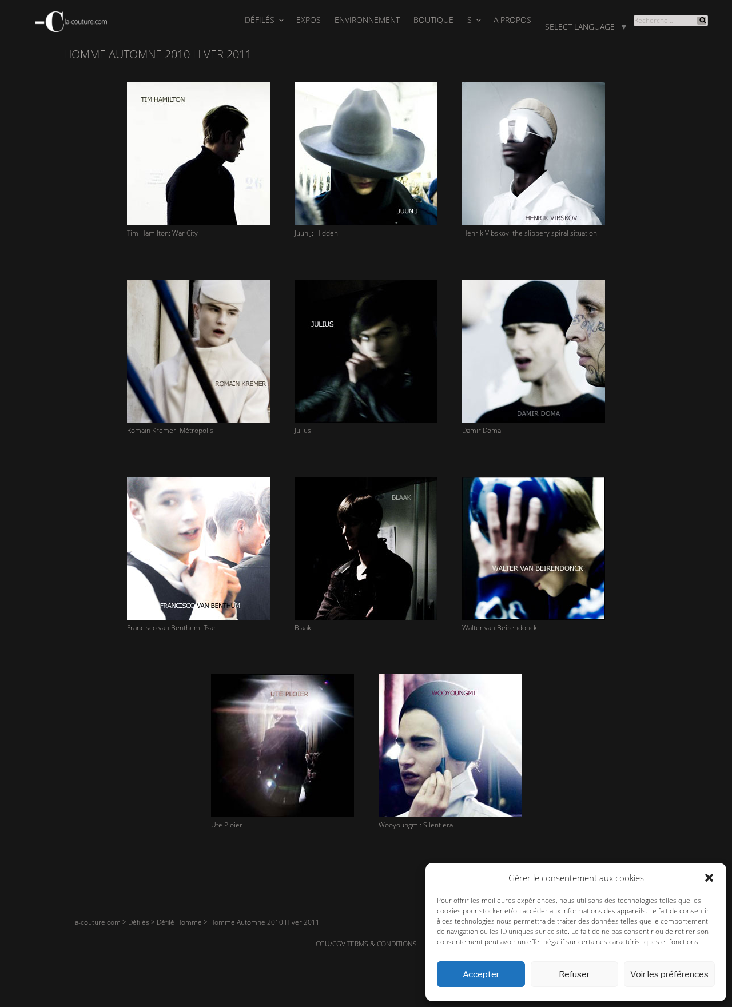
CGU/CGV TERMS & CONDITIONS (366, 944)
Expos (308, 19)
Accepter (481, 974)
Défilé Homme (179, 922)
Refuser (574, 974)
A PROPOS (512, 19)
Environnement (367, 19)
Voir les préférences (669, 974)
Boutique (433, 19)
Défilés (259, 19)
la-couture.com (97, 922)
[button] (709, 877)
